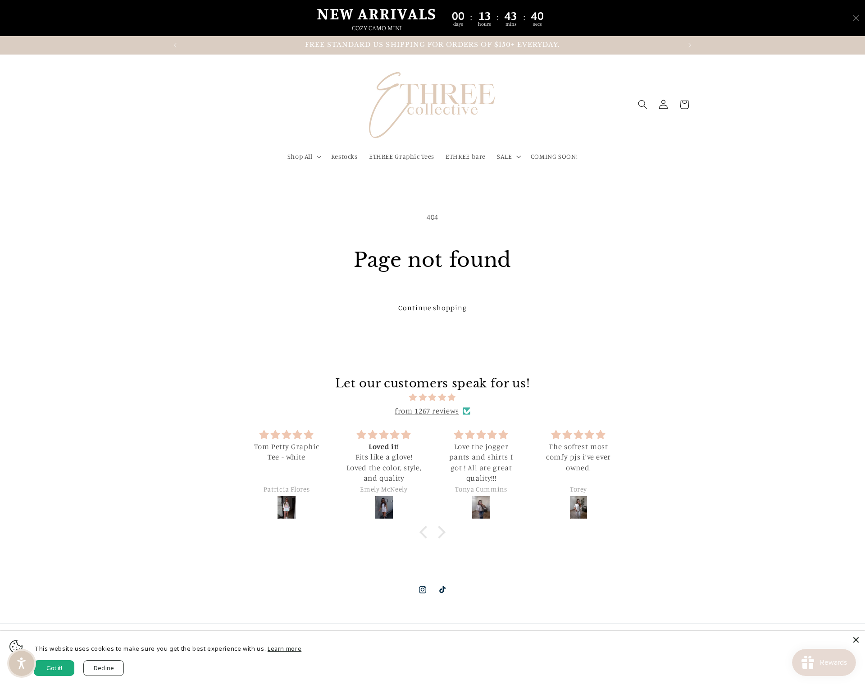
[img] (432, 398)
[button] (303, 157)
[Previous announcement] (175, 45)
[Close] (855, 639)
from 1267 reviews (427, 410)
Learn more (284, 648)
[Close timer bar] (856, 18)
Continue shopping (432, 307)
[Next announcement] (690, 45)
